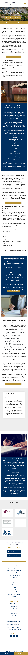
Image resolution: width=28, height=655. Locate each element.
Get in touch (20, 489)
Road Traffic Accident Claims (14, 594)
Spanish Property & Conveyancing (14, 570)
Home (3, 22)
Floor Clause (14, 589)
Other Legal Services (14, 577)
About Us (14, 584)
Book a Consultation (13, 290)
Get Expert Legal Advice (13, 56)
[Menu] (25, 3)
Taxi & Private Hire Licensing (14, 575)
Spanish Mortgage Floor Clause (14, 568)
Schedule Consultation (14, 551)
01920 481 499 (14, 548)
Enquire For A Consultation (13, 17)
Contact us (14, 587)
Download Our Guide (14, 555)
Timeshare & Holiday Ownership (14, 565)
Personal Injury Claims (14, 572)
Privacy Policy (14, 596)
